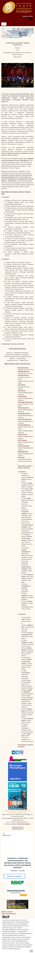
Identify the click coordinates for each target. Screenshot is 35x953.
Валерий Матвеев (23, 371)
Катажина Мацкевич (24, 425)
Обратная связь (17, 828)
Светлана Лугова (23, 375)
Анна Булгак (22, 390)
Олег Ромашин (22, 440)
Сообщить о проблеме (14, 876)
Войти (31, 16)
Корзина (25, 16)
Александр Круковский (25, 402)
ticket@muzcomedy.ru (24, 824)
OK (31, 951)
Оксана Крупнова (23, 408)
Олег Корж (21, 457)
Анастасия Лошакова (24, 419)
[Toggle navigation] (3, 24)
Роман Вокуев (22, 396)
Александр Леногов (24, 413)
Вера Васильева (23, 367)
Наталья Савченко (23, 446)
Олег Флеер (21, 385)
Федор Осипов (22, 434)
